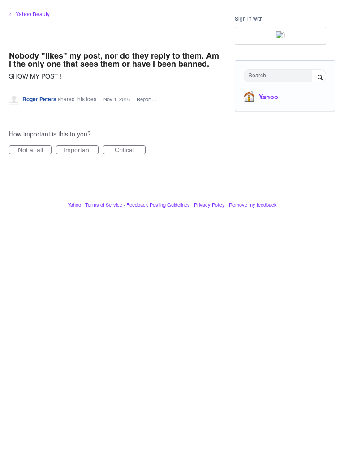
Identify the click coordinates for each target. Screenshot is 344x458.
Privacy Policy (209, 204)
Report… (146, 98)
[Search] (319, 76)
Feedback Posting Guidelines (158, 204)
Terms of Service (103, 204)
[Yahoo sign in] (280, 36)
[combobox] (280, 76)
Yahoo (268, 96)
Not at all (35, 150)
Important (81, 150)
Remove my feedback (253, 204)
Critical (130, 150)
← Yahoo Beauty (29, 13)
